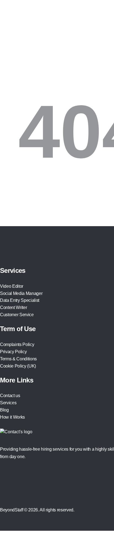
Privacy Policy (13, 351)
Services (8, 402)
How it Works (12, 417)
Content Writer (13, 307)
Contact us (10, 395)
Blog (4, 410)
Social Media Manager (21, 293)
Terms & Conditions (18, 358)
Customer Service (17, 314)
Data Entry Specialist (19, 300)
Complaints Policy (17, 344)
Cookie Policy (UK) (18, 366)
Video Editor (11, 286)
